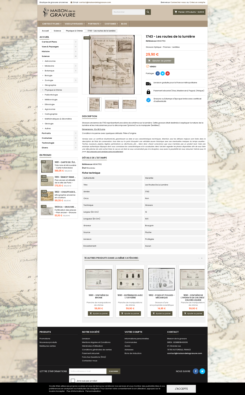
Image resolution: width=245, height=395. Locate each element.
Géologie (49, 123)
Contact (173, 332)
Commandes (131, 342)
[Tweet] (162, 73)
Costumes (110, 23)
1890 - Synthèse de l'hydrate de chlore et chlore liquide (193, 297)
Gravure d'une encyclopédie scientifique (162, 303)
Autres (48, 128)
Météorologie (51, 99)
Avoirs (127, 346)
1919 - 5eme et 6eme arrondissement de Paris (66, 177)
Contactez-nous (89, 360)
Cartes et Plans (51, 23)
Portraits (93, 23)
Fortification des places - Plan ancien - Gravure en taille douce (65, 212)
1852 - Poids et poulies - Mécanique (162, 296)
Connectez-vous (178, 2)
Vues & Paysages (74, 23)
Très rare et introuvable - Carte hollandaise (65, 166)
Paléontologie (51, 94)
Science (45, 56)
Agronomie (50, 109)
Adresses (129, 349)
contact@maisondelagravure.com (95, 2)
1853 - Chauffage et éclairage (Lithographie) (66, 192)
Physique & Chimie (53, 90)
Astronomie (50, 61)
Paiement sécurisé (90, 353)
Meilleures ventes (48, 346)
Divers (45, 147)
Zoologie (49, 80)
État (84, 168)
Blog (124, 23)
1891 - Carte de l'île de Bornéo (66, 162)
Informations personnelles (137, 338)
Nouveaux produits (48, 342)
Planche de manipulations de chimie (99, 303)
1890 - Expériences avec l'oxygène (130, 296)
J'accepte (181, 388)
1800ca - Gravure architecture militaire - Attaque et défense (66, 207)
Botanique (49, 70)
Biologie (48, 75)
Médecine (49, 66)
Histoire (45, 51)
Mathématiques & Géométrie (58, 118)
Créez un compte (197, 2)
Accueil (44, 37)
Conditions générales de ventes (97, 349)
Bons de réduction (133, 353)
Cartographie (51, 114)
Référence (151, 41)
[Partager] (158, 73)
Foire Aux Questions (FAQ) (94, 357)
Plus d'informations (76, 391)
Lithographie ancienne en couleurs (65, 196)
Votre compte (133, 332)
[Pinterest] (167, 73)
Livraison (86, 338)
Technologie (48, 143)
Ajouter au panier (159, 60)
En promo (45, 155)
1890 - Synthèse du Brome (99, 296)
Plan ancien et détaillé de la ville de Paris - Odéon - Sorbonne (65, 183)
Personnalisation (93, 391)
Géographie (50, 85)
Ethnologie (50, 104)
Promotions (45, 338)
